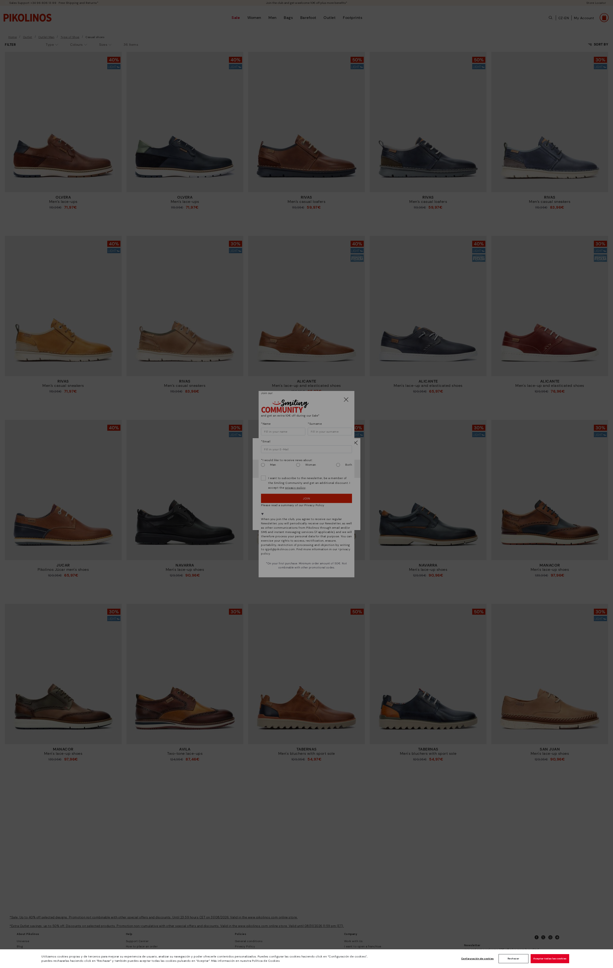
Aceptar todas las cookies (550, 958)
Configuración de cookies (477, 958)
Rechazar (513, 958)
